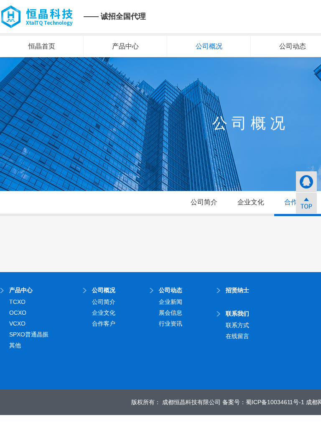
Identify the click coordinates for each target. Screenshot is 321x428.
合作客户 (103, 323)
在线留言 (237, 336)
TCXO (17, 301)
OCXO (17, 312)
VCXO (17, 323)
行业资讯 (170, 323)
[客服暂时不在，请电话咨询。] (306, 181)
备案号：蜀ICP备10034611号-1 (263, 402)
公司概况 (209, 46)
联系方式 (237, 325)
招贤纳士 (237, 290)
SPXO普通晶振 (28, 334)
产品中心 (125, 46)
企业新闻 (170, 301)
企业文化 (250, 202)
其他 (15, 345)
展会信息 (170, 312)
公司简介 (204, 202)
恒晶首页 (41, 46)
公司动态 (170, 290)
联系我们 (237, 313)
